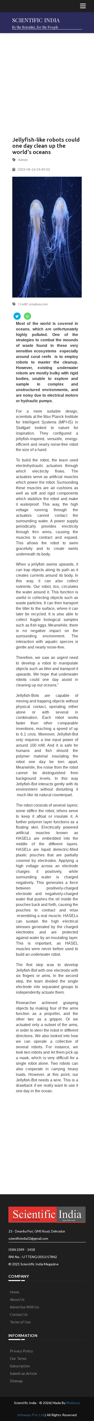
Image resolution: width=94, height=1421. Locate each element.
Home (14, 1292)
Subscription (20, 1366)
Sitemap (16, 1381)
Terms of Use (20, 1322)
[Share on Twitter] (17, 316)
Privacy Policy (21, 1351)
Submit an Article (23, 1373)
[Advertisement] (47, 83)
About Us (17, 1299)
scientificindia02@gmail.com (28, 1238)
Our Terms (18, 1358)
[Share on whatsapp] (27, 316)
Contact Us (19, 1314)
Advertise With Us (24, 1307)
